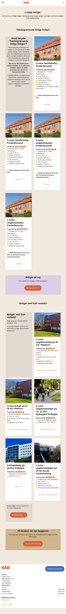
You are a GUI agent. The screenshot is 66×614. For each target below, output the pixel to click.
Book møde (5, 593)
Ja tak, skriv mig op (33, 543)
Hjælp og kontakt (55, 569)
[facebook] (4, 604)
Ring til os (4, 587)
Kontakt (47, 104)
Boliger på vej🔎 (33, 288)
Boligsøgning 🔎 (18, 515)
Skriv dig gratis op (47, 429)
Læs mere (18, 486)
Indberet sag (5, 600)
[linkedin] (10, 604)
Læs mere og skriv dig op (47, 370)
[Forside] (26, 3)
